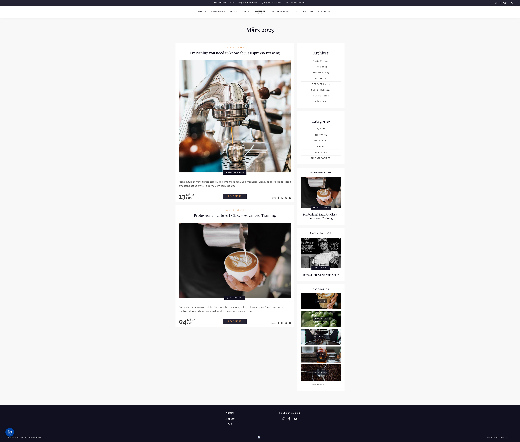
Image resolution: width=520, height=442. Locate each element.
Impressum (230, 419)
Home (201, 12)
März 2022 (321, 102)
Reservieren (218, 12)
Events (234, 12)
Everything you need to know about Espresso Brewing (235, 52)
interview (320, 135)
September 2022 (321, 90)
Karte (246, 12)
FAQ (296, 12)
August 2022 (321, 96)
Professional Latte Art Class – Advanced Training (235, 215)
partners (321, 152)
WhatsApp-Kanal (280, 12)
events (230, 47)
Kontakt (323, 12)
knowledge (321, 141)
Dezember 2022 (321, 84)
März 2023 (321, 67)
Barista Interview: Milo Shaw (321, 274)
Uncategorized (321, 158)
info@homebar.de (296, 3)
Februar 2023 (321, 73)
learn (240, 47)
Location (308, 12)
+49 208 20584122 (273, 3)
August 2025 (321, 61)
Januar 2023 (321, 78)
